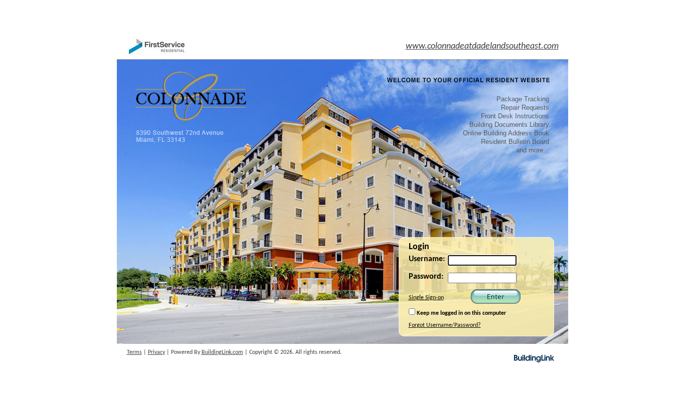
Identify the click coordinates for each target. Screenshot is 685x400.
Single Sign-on (426, 298)
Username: (427, 259)
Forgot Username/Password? (445, 325)
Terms (134, 352)
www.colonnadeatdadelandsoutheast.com (482, 46)
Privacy (156, 352)
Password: (426, 277)
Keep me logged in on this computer (460, 313)
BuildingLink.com (222, 352)
